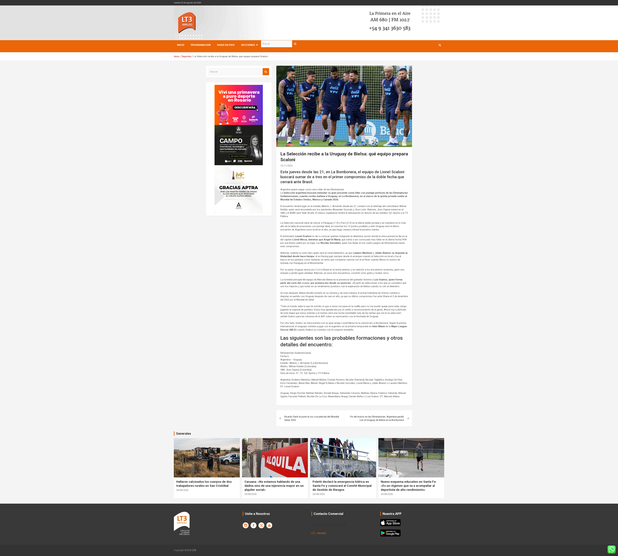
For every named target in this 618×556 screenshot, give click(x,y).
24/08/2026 (182, 490)
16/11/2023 (286, 165)
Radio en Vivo (226, 45)
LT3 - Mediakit (318, 533)
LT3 (194, 550)
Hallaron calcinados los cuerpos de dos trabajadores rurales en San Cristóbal (204, 484)
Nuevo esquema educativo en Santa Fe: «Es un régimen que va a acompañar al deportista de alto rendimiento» (408, 485)
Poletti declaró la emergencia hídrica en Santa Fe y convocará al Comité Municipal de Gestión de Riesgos (342, 485)
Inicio (180, 45)
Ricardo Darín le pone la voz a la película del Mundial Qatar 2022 (311, 418)
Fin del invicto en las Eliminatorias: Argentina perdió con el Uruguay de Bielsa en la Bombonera (377, 418)
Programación (201, 45)
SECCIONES (248, 45)
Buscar (295, 43)
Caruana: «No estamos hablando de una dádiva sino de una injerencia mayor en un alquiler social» (274, 485)
